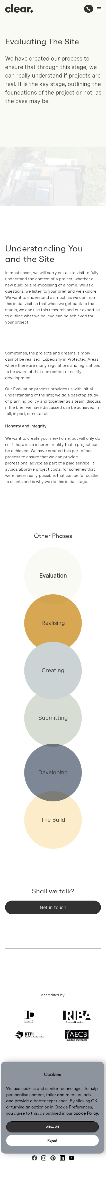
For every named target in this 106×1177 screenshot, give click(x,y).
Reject (52, 1140)
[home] (19, 8)
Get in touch (53, 907)
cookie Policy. (86, 1113)
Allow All (52, 1127)
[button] (98, 9)
